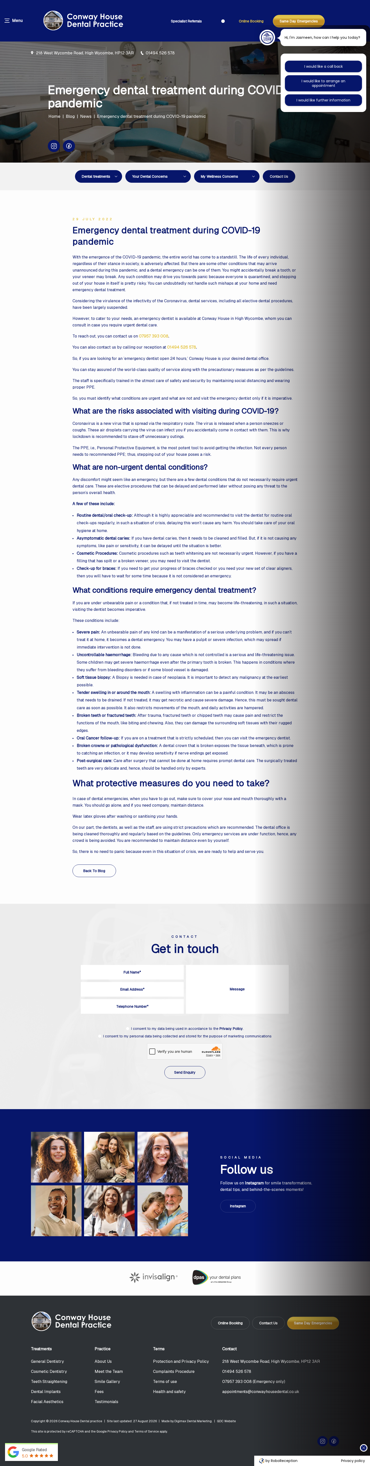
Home (54, 116)
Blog (70, 116)
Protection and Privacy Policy (181, 1361)
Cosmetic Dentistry (49, 1371)
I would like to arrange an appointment (323, 83)
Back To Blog (94, 871)
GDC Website (226, 1421)
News (86, 116)
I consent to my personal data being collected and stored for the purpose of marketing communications (187, 1036)
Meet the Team (109, 1371)
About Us (103, 1361)
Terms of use (165, 1381)
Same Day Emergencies (299, 21)
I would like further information (323, 100)
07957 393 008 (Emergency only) (253, 1381)
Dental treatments (96, 176)
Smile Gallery (107, 1381)
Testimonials (106, 1401)
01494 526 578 (160, 53)
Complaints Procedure (174, 1371)
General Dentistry (47, 1361)
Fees (99, 1391)
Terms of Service (146, 1432)
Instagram (238, 1206)
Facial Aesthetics (47, 1401)
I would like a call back (323, 66)
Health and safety (169, 1391)
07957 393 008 (153, 336)
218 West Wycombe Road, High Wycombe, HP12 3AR (85, 53)
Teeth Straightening (49, 1381)
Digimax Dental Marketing (193, 1421)
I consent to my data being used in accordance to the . (187, 1028)
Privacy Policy (231, 1028)
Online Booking (251, 21)
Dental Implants (46, 1391)
